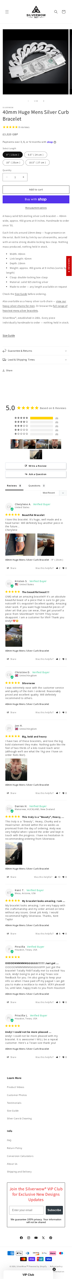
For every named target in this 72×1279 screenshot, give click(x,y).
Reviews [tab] (12, 485)
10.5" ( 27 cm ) (37, 162)
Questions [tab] (34, 485)
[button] (7, 12)
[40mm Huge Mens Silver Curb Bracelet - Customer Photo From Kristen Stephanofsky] (42, 444)
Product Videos (15, 1087)
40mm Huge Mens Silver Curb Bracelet (27, 559)
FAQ (9, 1140)
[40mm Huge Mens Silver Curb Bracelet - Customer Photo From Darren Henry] (36, 454)
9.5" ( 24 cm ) (36, 154)
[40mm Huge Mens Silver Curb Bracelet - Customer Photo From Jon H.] (55, 444)
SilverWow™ (22, 1266)
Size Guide (21, 294)
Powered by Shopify (38, 1266)
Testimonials (14, 1102)
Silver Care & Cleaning (19, 1118)
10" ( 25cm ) (13, 162)
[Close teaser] (54, 1269)
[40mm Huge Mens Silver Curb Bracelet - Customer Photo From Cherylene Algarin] (17, 444)
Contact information (54, 1271)
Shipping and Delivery (19, 1171)
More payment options (36, 207)
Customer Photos (17, 1095)
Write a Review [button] (38, 465)
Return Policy (14, 1148)
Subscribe (54, 1210)
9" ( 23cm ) (12, 154)
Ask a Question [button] (37, 474)
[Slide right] (44, 101)
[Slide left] (28, 101)
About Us (12, 1163)
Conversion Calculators (20, 1156)
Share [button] (9, 370)
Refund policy (56, 1266)
